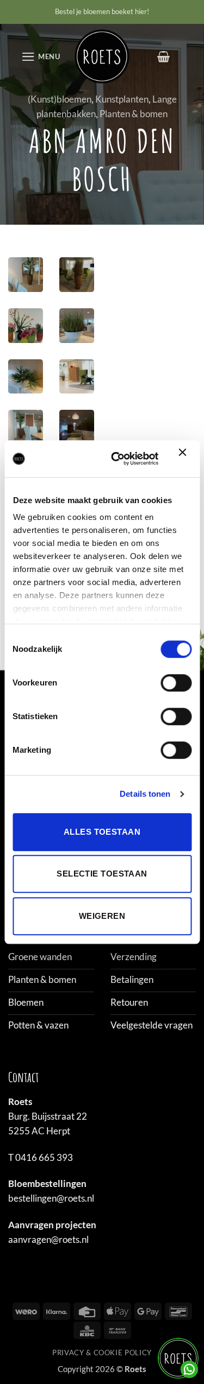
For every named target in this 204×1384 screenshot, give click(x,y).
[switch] (175, 682)
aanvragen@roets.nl (48, 1239)
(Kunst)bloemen (59, 99)
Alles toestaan (102, 831)
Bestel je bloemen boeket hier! (102, 12)
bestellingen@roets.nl (51, 1198)
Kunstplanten (122, 99)
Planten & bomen (134, 113)
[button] (40, 57)
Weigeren (102, 915)
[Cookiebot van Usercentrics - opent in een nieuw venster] (117, 459)
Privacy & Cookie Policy (102, 1352)
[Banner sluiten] (184, 458)
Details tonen (145, 793)
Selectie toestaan (102, 873)
